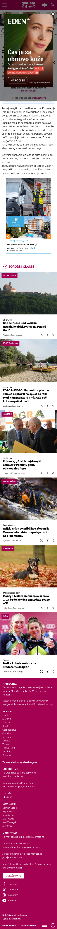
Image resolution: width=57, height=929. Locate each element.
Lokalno (6, 715)
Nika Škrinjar (8, 815)
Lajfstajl (6, 740)
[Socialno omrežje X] (41, 335)
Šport (5, 726)
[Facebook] (48, 335)
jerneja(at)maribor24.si (13, 857)
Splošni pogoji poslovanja (15, 915)
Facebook (12, 884)
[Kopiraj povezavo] (53, 335)
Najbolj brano (28, 925)
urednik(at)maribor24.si (13, 776)
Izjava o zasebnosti (11, 919)
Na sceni (6, 737)
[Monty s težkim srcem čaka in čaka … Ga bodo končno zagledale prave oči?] (28, 566)
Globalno (6, 733)
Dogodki (6, 755)
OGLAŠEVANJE (13, 876)
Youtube (12, 900)
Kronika (6, 722)
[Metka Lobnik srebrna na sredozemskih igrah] (28, 633)
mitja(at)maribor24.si (25, 786)
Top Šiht (6, 751)
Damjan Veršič (9, 808)
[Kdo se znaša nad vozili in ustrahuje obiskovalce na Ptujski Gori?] (28, 293)
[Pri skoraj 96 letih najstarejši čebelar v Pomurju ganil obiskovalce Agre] (28, 431)
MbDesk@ (7, 797)
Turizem (6, 744)
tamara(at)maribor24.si (13, 847)
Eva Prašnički (9, 819)
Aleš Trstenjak (9, 822)
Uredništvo (7, 793)
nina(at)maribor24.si (12, 868)
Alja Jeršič (7, 826)
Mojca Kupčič (9, 811)
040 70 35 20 (34, 847)
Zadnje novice (9, 925)
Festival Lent (8, 748)
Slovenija (6, 719)
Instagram (13, 895)
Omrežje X (13, 889)
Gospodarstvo (9, 730)
